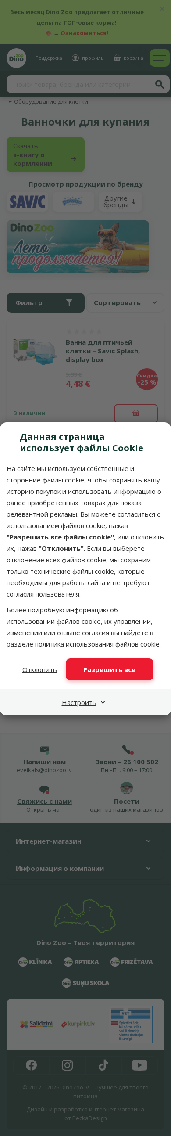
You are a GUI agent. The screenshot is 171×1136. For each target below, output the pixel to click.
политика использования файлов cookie (97, 644)
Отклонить (39, 669)
